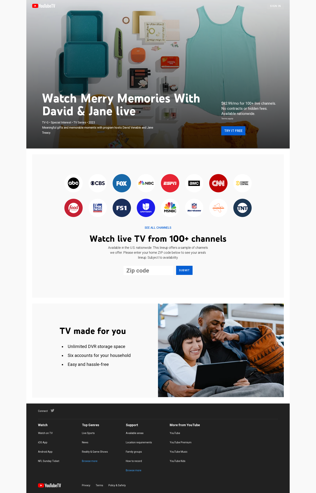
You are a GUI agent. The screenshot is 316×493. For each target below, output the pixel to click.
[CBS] (98, 183)
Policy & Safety (117, 485)
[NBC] (146, 183)
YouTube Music (178, 451)
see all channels (158, 227)
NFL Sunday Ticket (48, 461)
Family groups (134, 451)
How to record (134, 461)
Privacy (86, 485)
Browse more (89, 461)
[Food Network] (73, 208)
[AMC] (194, 183)
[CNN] (218, 183)
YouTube (175, 433)
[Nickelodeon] (218, 208)
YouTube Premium (180, 442)
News (85, 442)
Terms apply (227, 118)
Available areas (135, 433)
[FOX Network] (122, 183)
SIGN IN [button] (275, 6)
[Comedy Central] (242, 183)
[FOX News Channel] (98, 208)
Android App (45, 451)
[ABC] (73, 183)
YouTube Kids (177, 461)
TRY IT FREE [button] (233, 131)
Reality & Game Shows (95, 451)
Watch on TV (45, 433)
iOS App (42, 442)
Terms (99, 485)
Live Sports (88, 433)
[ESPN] (170, 183)
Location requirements (139, 442)
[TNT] (242, 208)
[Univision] (146, 208)
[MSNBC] (170, 208)
